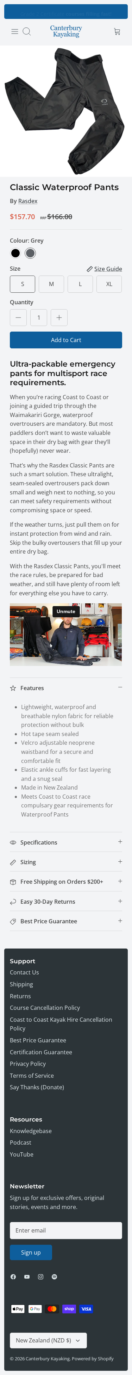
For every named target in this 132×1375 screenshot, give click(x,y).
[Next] (118, 11)
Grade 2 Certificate (42, 11)
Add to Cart (66, 340)
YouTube (21, 1154)
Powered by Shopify (93, 1358)
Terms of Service (32, 1075)
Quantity (21, 302)
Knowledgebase (31, 1131)
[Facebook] (13, 1277)
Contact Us (24, 972)
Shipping (21, 984)
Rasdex (27, 201)
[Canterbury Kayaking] (66, 31)
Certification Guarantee (41, 1052)
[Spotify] (54, 1277)
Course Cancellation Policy (45, 1008)
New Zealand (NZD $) (43, 1340)
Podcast (20, 1142)
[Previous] (14, 11)
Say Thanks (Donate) (37, 1087)
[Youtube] (27, 1277)
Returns (20, 996)
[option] (66, 111)
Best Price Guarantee (38, 1040)
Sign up (31, 1252)
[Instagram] (41, 1277)
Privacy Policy (28, 1064)
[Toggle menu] (15, 31)
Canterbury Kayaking (48, 1358)
